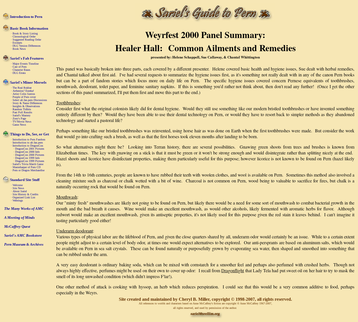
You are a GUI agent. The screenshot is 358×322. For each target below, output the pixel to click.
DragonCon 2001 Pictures (29, 148)
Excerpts (17, 42)
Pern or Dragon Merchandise (28, 170)
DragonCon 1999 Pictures (29, 161)
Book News (19, 48)
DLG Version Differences (27, 45)
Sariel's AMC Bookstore (23, 235)
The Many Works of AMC (24, 208)
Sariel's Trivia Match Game (28, 164)
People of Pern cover (24, 96)
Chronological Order (24, 36)
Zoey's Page (19, 118)
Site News (18, 188)
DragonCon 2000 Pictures (29, 154)
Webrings (18, 200)
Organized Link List (24, 197)
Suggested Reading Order (27, 39)
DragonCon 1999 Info (27, 157)
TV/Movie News (22, 121)
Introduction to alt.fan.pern (28, 142)
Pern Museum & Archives (23, 244)
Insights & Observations (26, 106)
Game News (19, 124)
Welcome (18, 185)
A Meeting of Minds (19, 217)
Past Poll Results (22, 112)
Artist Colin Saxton (24, 93)
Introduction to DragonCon (28, 145)
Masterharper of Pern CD (27, 167)
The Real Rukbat (22, 87)
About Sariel (20, 191)
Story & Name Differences (27, 103)
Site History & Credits (25, 194)
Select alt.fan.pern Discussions (30, 100)
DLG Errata (19, 72)
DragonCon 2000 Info (27, 151)
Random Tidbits (22, 109)
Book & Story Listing (25, 33)
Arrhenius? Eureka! (23, 90)
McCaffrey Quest (17, 226)
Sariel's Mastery (21, 115)
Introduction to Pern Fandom (29, 139)
